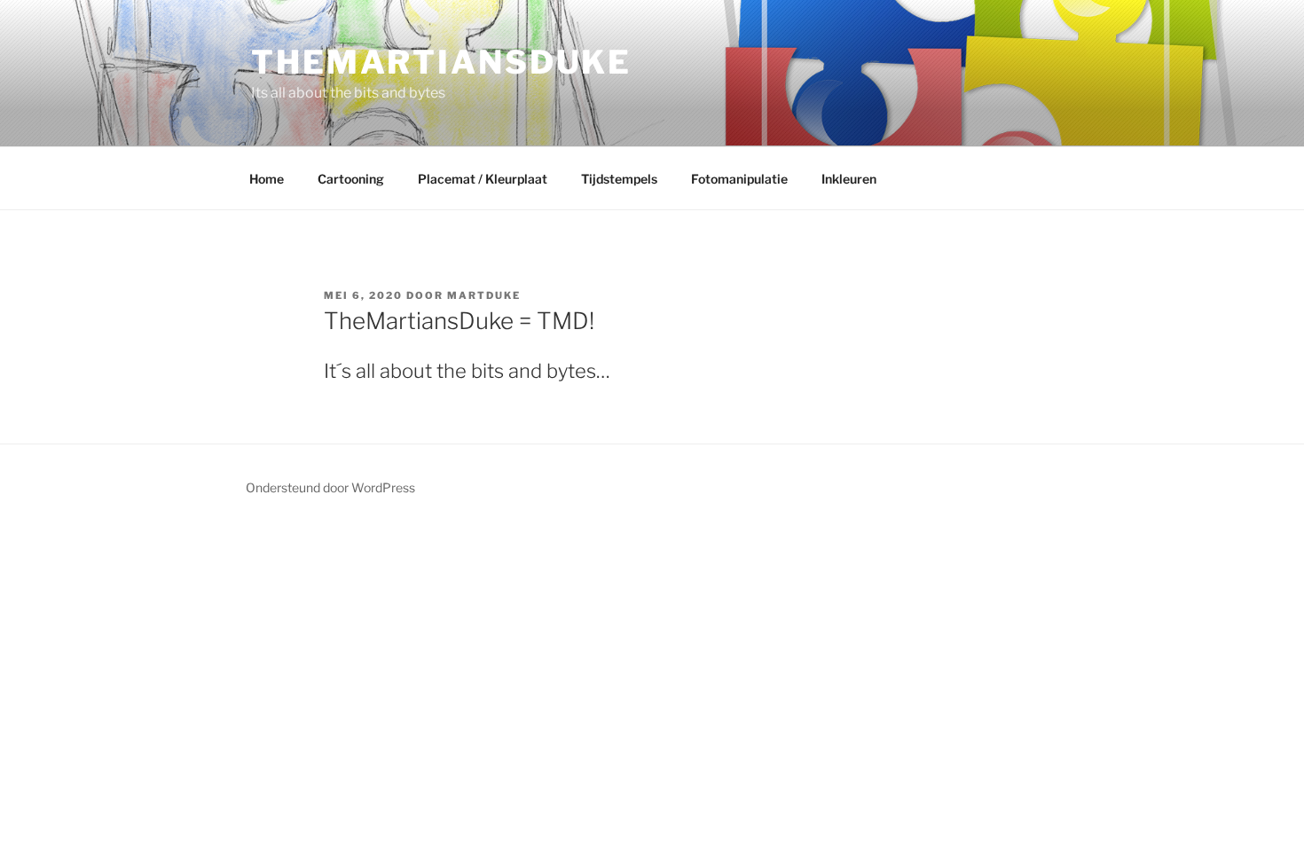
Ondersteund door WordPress (330, 487)
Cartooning (351, 178)
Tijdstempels (619, 178)
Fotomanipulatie (739, 178)
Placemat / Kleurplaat (482, 178)
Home (266, 178)
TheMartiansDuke (441, 62)
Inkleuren (848, 178)
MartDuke (484, 295)
